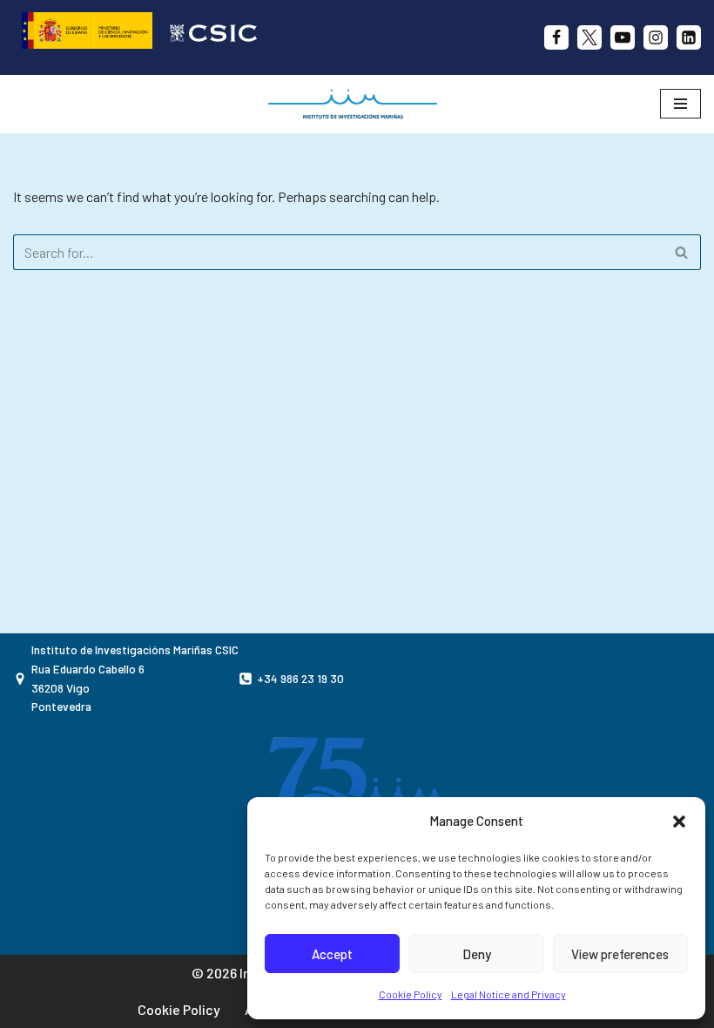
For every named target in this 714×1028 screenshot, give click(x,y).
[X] (589, 37)
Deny (476, 954)
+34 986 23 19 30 (300, 678)
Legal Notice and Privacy (508, 994)
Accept (332, 954)
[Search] (681, 252)
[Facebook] (556, 37)
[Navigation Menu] (680, 103)
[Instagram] (655, 37)
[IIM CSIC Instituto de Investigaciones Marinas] (357, 104)
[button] (679, 821)
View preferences (620, 954)
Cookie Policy (410, 994)
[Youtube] (622, 37)
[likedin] (689, 37)
